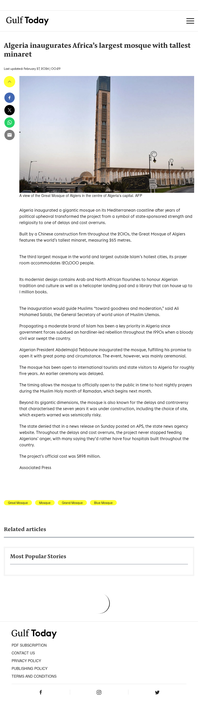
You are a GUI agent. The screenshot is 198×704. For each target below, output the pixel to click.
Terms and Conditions (34, 676)
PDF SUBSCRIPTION (29, 645)
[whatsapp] (9, 122)
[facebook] (9, 98)
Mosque (45, 502)
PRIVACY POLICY (26, 660)
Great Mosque (18, 502)
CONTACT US (23, 652)
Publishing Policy (29, 668)
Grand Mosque (72, 502)
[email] (9, 135)
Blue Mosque (103, 502)
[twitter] (9, 110)
